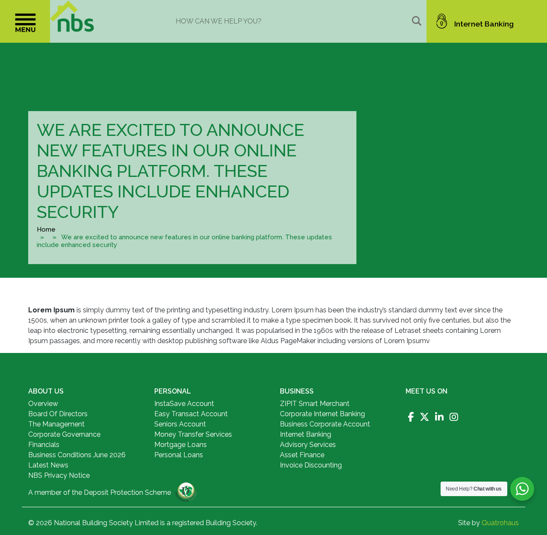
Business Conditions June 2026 (77, 455)
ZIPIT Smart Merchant (315, 404)
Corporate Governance (64, 434)
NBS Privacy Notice (59, 475)
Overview (43, 404)
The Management (56, 424)
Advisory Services (308, 445)
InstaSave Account (184, 404)
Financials (43, 445)
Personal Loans (178, 455)
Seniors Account (180, 424)
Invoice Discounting (311, 465)
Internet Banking (484, 23)
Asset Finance (302, 455)
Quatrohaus (500, 523)
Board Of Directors (58, 414)
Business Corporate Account (325, 424)
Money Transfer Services (193, 434)
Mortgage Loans (180, 445)
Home (46, 229)
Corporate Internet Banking (322, 414)
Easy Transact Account (191, 414)
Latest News (48, 465)
